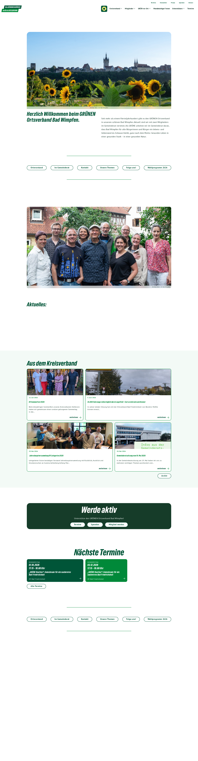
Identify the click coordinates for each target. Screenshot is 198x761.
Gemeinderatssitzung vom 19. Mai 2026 (131, 455)
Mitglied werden (116, 524)
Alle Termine (36, 586)
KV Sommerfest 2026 (36, 402)
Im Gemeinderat (61, 167)
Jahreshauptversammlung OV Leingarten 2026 (46, 455)
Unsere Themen (107, 167)
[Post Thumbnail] (55, 382)
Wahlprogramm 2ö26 (157, 167)
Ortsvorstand (37, 167)
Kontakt (84, 167)
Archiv (164, 475)
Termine (77, 524)
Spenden (95, 524)
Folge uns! (131, 167)
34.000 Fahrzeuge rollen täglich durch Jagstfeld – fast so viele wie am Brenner (116, 402)
